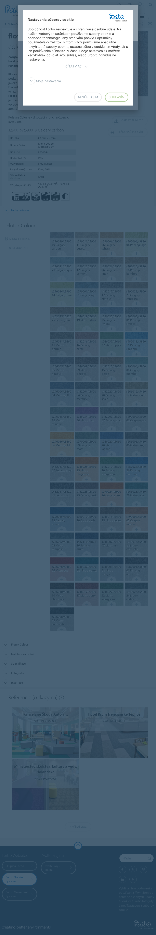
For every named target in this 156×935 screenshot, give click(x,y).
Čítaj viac (73, 66)
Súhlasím (117, 97)
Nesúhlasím (88, 97)
